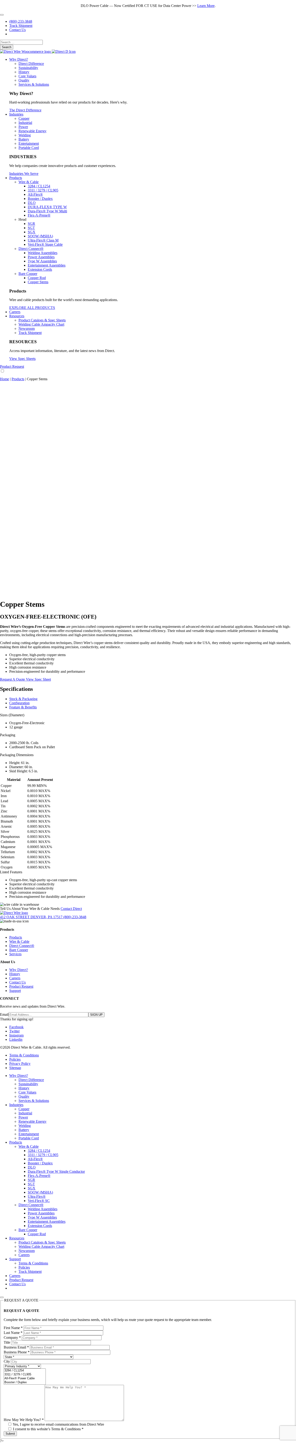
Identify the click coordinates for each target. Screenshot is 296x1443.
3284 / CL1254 (39, 186)
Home (4, 379)
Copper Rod (37, 278)
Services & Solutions (33, 84)
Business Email (16, 1347)
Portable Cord (28, 148)
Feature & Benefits (23, 707)
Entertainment (28, 143)
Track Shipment (20, 26)
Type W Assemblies (42, 261)
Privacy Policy (20, 1064)
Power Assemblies (41, 257)
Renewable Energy (32, 131)
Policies (15, 1059)
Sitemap (15, 1068)
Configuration (19, 703)
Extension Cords (40, 269)
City (7, 1361)
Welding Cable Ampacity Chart (41, 324)
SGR (31, 224)
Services (15, 954)
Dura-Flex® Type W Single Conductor (56, 1171)
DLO (32, 203)
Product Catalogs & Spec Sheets (42, 320)
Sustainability (28, 68)
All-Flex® (35, 194)
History (23, 72)
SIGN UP (96, 1014)
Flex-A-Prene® (39, 215)
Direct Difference (31, 64)
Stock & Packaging (23, 699)
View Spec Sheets (22, 359)
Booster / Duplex (40, 199)
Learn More (206, 6)
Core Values (27, 76)
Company (12, 1337)
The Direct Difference (25, 110)
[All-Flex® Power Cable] (25, 1378)
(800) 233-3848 (20, 21)
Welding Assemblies (42, 253)
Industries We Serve (23, 174)
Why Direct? (18, 59)
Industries (16, 114)
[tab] (152, 699)
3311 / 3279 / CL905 (43, 190)
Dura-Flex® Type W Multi (47, 211)
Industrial (25, 123)
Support (15, 991)
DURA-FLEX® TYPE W (47, 207)
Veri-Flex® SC (39, 1201)
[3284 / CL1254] (25, 1371)
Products (15, 178)
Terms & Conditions (24, 1055)
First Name (13, 1328)
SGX (31, 232)
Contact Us (17, 30)
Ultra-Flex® (37, 1196)
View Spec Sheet (38, 679)
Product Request (12, 366)
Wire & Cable (28, 182)
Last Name (13, 1333)
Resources (16, 316)
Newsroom (26, 328)
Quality (23, 80)
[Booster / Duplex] (25, 1382)
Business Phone (17, 1352)
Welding (24, 135)
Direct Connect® (30, 249)
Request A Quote (13, 679)
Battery (23, 139)
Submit (10, 1433)
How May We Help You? (24, 1420)
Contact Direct (71, 909)
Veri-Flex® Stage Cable (45, 244)
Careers (14, 312)
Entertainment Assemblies (46, 265)
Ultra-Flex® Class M (43, 240)
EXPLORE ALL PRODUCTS (32, 308)
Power (23, 127)
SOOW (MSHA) (40, 236)
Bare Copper (27, 274)
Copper (23, 118)
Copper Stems (38, 282)
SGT (31, 228)
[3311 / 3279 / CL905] (25, 1375)
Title (7, 1342)
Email (4, 1014)
